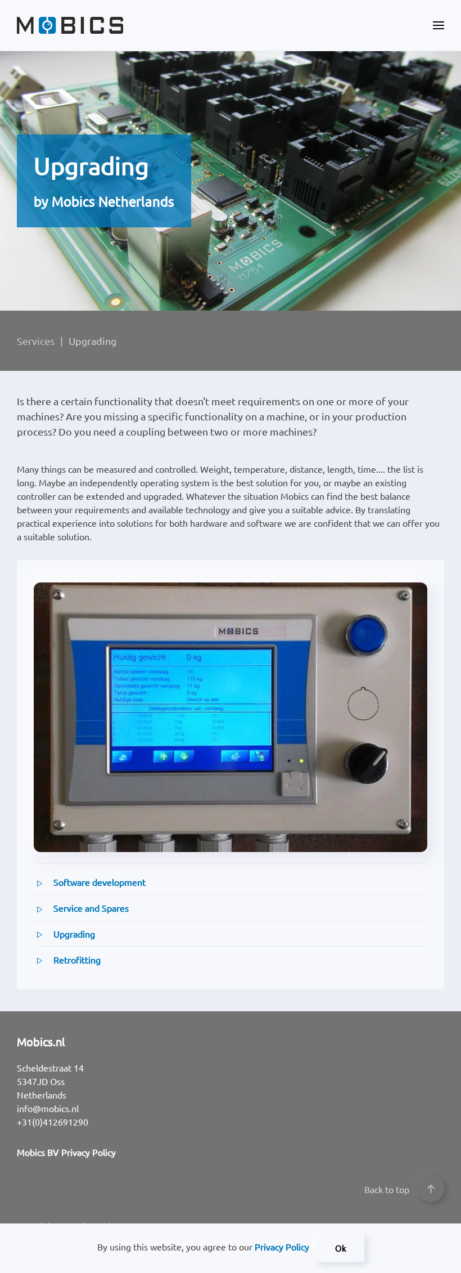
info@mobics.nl (48, 1108)
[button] (438, 25)
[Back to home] (70, 25)
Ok (340, 1248)
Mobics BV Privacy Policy (66, 1152)
